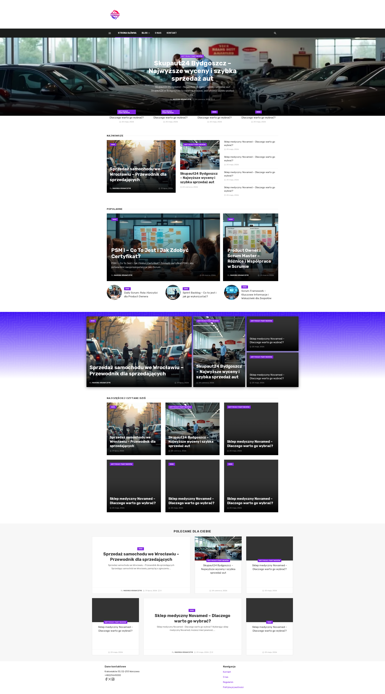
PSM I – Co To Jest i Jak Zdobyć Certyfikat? (150, 253)
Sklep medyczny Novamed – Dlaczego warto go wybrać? (126, 115)
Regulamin (228, 682)
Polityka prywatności (233, 687)
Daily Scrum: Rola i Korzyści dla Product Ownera (141, 294)
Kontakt (172, 33)
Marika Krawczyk (182, 99)
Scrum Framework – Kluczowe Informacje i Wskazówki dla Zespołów (256, 294)
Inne (214, 112)
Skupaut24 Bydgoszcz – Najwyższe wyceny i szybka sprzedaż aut (193, 71)
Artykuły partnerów (192, 56)
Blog (145, 33)
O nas (158, 33)
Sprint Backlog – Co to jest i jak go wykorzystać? (199, 294)
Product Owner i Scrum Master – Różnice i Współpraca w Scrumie (249, 258)
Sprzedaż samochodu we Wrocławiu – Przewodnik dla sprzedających (138, 174)
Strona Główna (127, 33)
